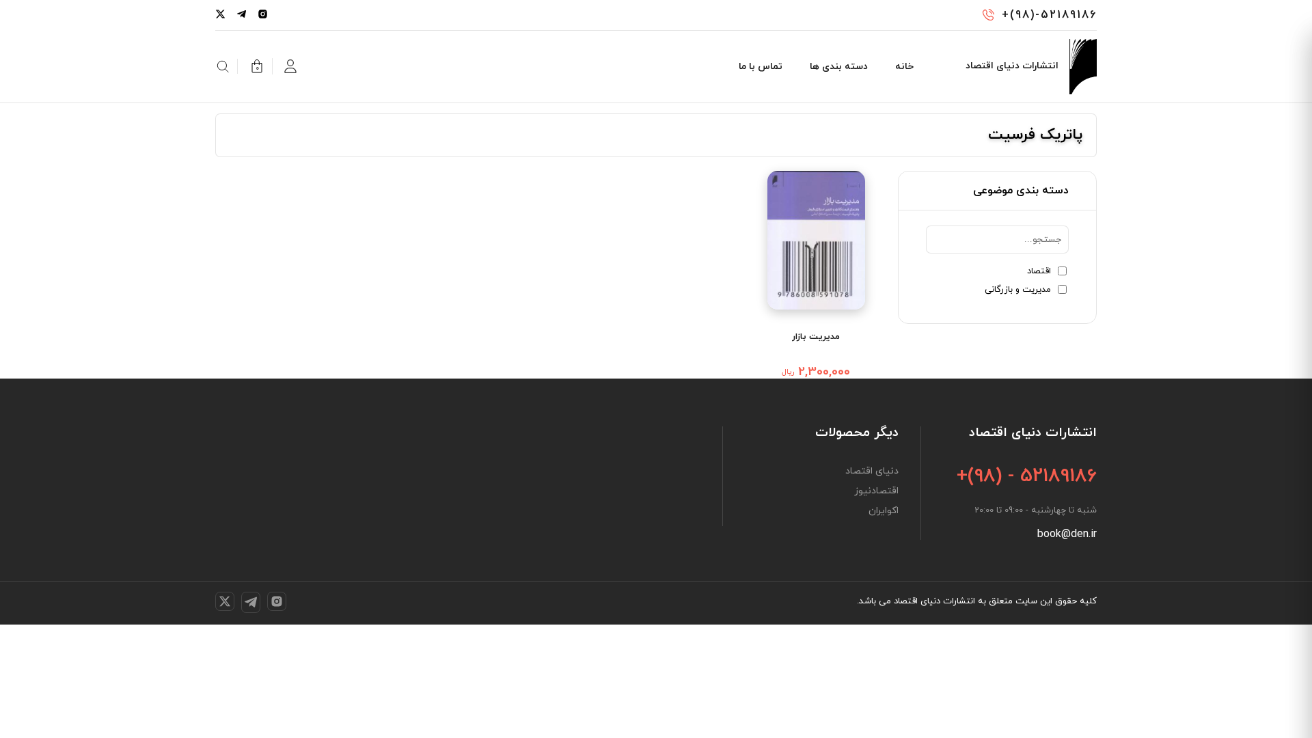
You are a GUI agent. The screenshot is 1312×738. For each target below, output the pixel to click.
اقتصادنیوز (876, 491)
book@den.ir (1067, 534)
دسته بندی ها (839, 66)
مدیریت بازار (816, 337)
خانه (904, 66)
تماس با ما (760, 66)
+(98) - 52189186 (1027, 476)
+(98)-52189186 (1049, 15)
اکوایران (884, 511)
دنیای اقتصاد (872, 471)
